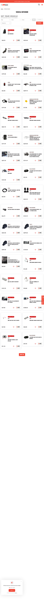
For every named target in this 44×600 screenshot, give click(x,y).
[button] (13, 40)
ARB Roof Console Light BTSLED (13, 340)
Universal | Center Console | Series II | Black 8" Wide (14, 51)
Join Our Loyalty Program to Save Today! (22, 1)
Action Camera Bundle (12, 137)
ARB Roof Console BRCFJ (13, 120)
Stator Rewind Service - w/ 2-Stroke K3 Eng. (35, 210)
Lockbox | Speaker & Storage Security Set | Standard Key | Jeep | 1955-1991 (36, 227)
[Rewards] (42, 300)
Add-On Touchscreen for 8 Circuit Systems (35, 51)
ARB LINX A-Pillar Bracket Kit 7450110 (13, 302)
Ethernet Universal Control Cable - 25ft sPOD (14, 191)
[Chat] (42, 297)
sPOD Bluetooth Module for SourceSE (36, 244)
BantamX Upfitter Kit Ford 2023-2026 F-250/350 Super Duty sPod (13, 155)
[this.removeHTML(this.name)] (4, 31)
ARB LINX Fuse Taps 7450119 (13, 320)
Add (19, 40)
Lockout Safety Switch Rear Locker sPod (14, 85)
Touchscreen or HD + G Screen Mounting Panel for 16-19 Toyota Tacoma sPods (13, 261)
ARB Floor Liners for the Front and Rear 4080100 (35, 193)
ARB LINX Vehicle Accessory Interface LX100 (35, 85)
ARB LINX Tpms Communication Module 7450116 (36, 302)
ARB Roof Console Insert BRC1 (36, 320)
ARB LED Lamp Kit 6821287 (13, 281)
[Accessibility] (42, 303)
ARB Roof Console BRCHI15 (35, 120)
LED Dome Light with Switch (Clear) (36, 172)
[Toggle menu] (1, 4)
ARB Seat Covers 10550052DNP (33, 35)
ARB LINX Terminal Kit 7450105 (34, 282)
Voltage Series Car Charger (14, 209)
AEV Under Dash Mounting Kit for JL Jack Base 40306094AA (36, 102)
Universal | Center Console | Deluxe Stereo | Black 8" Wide (14, 244)
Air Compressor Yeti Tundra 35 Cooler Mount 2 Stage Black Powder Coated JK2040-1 (36, 155)
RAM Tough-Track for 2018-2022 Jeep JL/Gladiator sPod (36, 68)
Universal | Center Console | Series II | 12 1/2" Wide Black (14, 227)
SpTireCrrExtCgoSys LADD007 (12, 68)
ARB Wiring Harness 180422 (35, 262)
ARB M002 (10, 173)
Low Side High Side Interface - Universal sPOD (14, 102)
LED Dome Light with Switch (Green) (36, 338)
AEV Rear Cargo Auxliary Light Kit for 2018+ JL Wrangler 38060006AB (35, 138)
